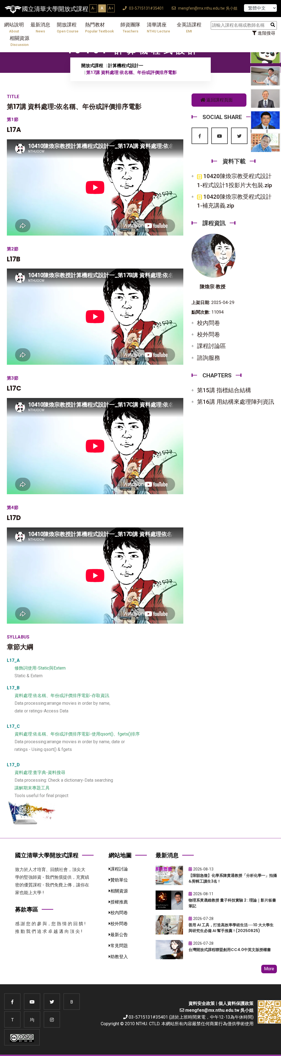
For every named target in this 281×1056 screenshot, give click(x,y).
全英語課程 (189, 27)
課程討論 (119, 869)
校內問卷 (208, 323)
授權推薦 (119, 902)
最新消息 (40, 27)
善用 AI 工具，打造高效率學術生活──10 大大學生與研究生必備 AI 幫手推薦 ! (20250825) (231, 927)
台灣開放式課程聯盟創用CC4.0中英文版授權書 (230, 949)
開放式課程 (92, 65)
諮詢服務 (208, 358)
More (269, 968)
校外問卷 (208, 334)
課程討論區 (211, 346)
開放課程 (67, 27)
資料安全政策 (202, 1003)
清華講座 (158, 27)
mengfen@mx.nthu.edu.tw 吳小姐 (207, 8)
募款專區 (26, 909)
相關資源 (19, 41)
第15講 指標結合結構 (224, 390)
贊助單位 (119, 880)
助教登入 (119, 956)
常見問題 (119, 945)
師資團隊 (130, 27)
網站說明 (14, 27)
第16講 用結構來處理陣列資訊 (235, 402)
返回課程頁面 (219, 100)
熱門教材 (99, 27)
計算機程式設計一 (125, 65)
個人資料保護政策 (236, 1003)
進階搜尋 (266, 33)
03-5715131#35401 (146, 8)
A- (93, 8)
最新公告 (119, 934)
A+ (110, 8)
